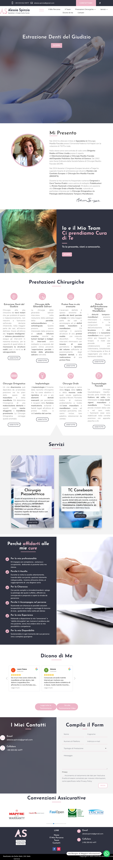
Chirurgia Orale (56, 47)
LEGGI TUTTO (14, 358)
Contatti (56, 843)
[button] (74, 679)
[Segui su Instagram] (58, 849)
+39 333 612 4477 (22, 3)
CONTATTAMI (86, 3)
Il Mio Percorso (56, 838)
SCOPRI (56, 55)
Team (56, 840)
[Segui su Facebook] (100, 3)
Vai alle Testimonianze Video (67, 707)
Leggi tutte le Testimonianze (46, 707)
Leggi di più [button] (15, 688)
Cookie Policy (21, 843)
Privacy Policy (21, 841)
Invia (102, 785)
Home (56, 835)
